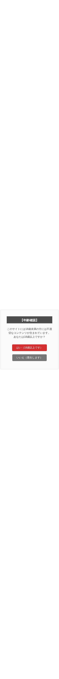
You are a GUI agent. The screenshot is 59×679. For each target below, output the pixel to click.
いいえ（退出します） (29, 357)
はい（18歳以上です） (29, 347)
